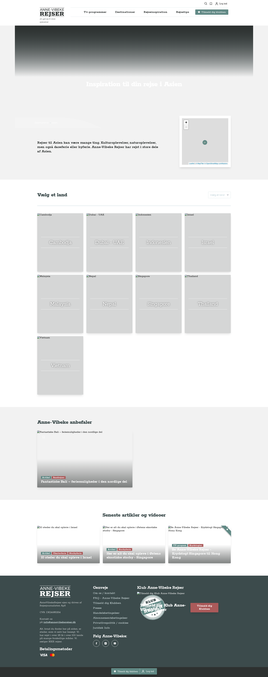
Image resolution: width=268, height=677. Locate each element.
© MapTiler (200, 163)
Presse (97, 608)
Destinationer (42, 122)
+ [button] (186, 122)
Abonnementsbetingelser (110, 618)
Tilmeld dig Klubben (107, 603)
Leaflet (191, 163)
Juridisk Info (101, 628)
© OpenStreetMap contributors (216, 163)
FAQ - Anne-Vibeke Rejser (111, 598)
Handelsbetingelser (106, 613)
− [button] (186, 127)
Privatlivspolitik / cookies (110, 623)
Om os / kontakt (104, 593)
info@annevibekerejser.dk (59, 622)
